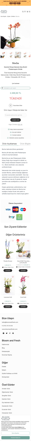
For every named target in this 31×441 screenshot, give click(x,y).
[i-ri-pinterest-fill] (13, 334)
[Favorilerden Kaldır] (13, 241)
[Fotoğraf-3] (16, 47)
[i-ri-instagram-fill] (3, 334)
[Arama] (23, 11)
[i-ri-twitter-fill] (6, 334)
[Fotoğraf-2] (15, 47)
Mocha (17, 16)
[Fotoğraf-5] (18, 47)
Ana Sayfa (3, 16)
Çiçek (8, 16)
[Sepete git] (25, 11)
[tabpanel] (15, 171)
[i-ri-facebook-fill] (9, 334)
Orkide (13, 16)
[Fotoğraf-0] (13, 47)
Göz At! (20, 124)
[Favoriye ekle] (10, 105)
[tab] (9, 144)
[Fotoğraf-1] (14, 47)
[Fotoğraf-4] (17, 47)
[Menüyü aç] (29, 11)
